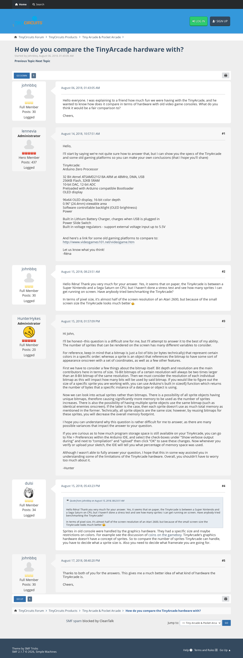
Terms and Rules (204, 650)
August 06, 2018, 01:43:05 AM (80, 88)
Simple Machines (46, 651)
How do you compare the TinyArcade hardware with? (99, 49)
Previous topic (25, 61)
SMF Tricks (31, 648)
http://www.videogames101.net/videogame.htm (98, 242)
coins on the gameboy (164, 535)
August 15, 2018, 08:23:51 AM (80, 272)
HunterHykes (29, 318)
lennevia (29, 131)
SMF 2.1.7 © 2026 (23, 651)
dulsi (29, 483)
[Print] (225, 75)
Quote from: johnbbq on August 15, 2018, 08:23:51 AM (97, 500)
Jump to (173, 623)
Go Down (22, 75)
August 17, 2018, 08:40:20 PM (80, 561)
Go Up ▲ (225, 650)
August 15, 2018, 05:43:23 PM (80, 486)
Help (186, 650)
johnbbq (29, 85)
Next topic (43, 61)
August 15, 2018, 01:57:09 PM (80, 321)
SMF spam (74, 621)
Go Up (20, 599)
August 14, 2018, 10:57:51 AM (80, 134)
